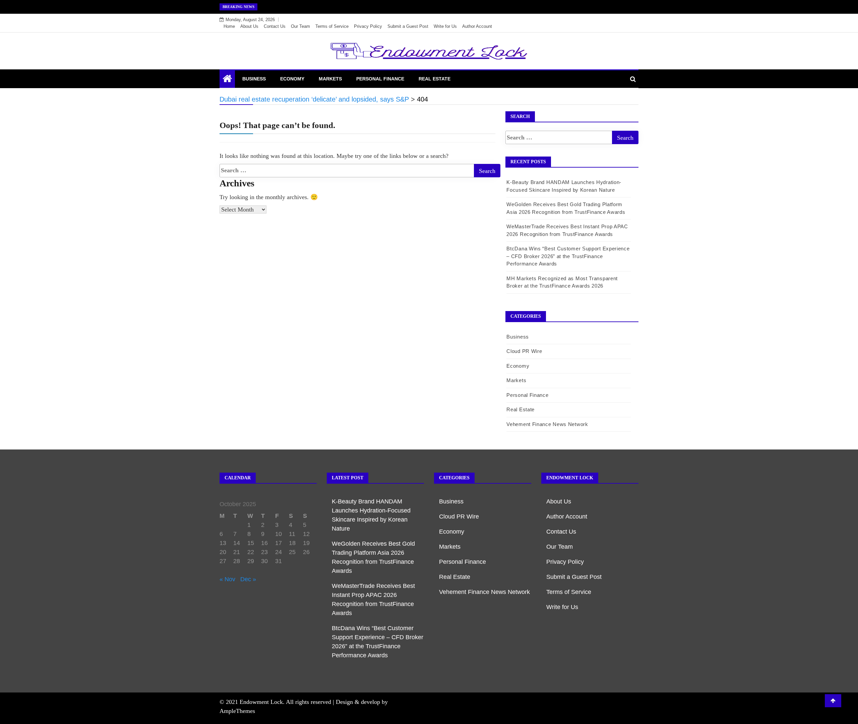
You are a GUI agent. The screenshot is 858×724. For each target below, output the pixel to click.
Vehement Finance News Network (547, 424)
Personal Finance (380, 78)
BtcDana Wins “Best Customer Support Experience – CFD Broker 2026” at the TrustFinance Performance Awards (567, 256)
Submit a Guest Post (407, 26)
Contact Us (275, 26)
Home (229, 26)
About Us (249, 26)
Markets (330, 78)
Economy (292, 78)
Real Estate (434, 78)
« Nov (227, 579)
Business (254, 78)
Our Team (300, 26)
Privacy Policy (368, 26)
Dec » (248, 579)
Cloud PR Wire (524, 351)
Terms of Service (332, 26)
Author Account (477, 26)
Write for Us (445, 26)
